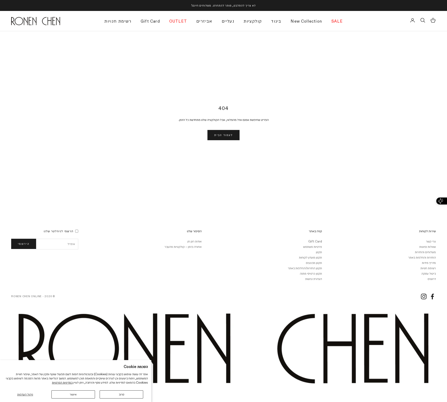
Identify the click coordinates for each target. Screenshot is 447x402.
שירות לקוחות (427, 231)
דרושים (432, 279)
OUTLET (178, 21)
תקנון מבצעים (314, 263)
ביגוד (276, 21)
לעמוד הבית (223, 135)
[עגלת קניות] (433, 20)
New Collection (306, 21)
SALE (337, 21)
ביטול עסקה (428, 273)
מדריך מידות (429, 263)
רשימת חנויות (117, 21)
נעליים (228, 21)
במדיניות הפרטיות (62, 382)
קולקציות (253, 21)
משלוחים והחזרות (425, 252)
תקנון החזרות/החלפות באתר (305, 268)
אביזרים (204, 21)
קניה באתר (315, 231)
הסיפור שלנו (194, 231)
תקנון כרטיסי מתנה (311, 273)
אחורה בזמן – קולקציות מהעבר (183, 247)
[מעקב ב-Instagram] (423, 296)
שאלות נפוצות (427, 247)
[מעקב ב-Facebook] (432, 296)
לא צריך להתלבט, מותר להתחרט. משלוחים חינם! (223, 5)
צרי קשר (431, 241)
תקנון (319, 252)
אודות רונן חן (194, 241)
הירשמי (23, 243)
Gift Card (150, 21)
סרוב (121, 394)
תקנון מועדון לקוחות (310, 257)
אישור (73, 394)
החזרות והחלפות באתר (422, 257)
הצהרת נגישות (313, 279)
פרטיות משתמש (312, 247)
